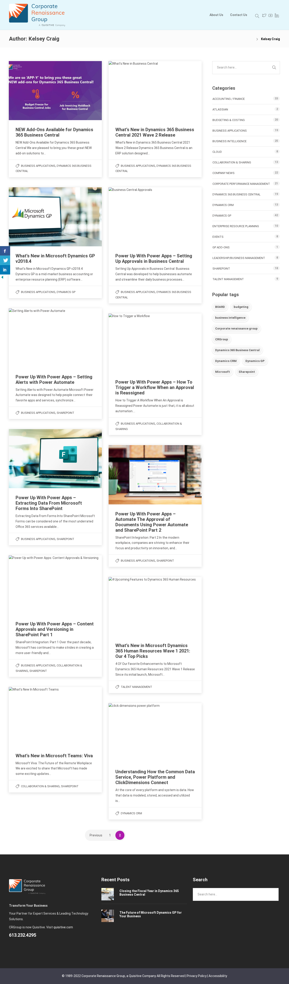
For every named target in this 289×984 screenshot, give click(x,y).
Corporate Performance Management (241, 183)
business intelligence (230, 317)
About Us (216, 15)
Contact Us (238, 15)
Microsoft (222, 371)
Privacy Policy (197, 976)
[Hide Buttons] (2, 277)
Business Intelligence (229, 141)
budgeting (241, 307)
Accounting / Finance (228, 99)
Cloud (217, 151)
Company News (223, 173)
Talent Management (136, 687)
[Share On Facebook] (5, 251)
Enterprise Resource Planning (235, 226)
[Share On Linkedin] (5, 270)
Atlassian (220, 109)
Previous (96, 835)
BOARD (220, 307)
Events (218, 236)
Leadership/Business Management (238, 258)
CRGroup (221, 339)
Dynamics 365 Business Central (236, 194)
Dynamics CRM (131, 813)
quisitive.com (63, 927)
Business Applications (38, 165)
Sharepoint (247, 371)
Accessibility (218, 976)
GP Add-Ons (221, 247)
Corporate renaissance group (236, 328)
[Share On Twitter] (5, 260)
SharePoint (65, 412)
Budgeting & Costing (228, 120)
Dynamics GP (66, 292)
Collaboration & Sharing (40, 786)
